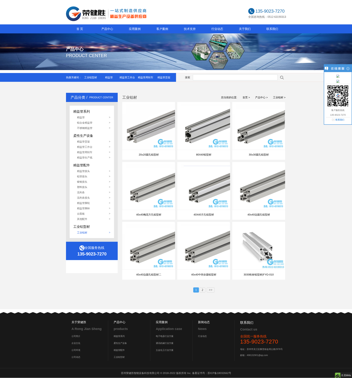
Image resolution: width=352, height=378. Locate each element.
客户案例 (162, 28)
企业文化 (76, 343)
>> (210, 290)
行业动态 (217, 28)
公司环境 (76, 350)
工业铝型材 (90, 77)
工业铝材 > (279, 97)
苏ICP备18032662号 (219, 373)
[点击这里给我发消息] (337, 76)
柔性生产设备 (120, 343)
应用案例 (135, 28)
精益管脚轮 (83, 203)
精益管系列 (119, 336)
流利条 (81, 192)
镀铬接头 (82, 181)
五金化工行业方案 (164, 350)
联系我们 (272, 28)
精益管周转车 (145, 77)
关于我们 (245, 28)
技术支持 (190, 28)
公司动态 (76, 357)
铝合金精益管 (84, 122)
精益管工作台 (127, 77)
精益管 (109, 77)
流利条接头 (83, 197)
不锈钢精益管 (84, 128)
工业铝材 (82, 232)
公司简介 (76, 336)
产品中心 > (261, 97)
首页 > (246, 97)
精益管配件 (119, 350)
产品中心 (107, 28)
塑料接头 (82, 187)
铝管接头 (82, 176)
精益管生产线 (84, 157)
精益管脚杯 (83, 208)
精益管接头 (83, 171)
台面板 (81, 213)
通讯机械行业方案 (164, 343)
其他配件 (82, 219)
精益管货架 (163, 77)
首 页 (79, 28)
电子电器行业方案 (164, 336)
